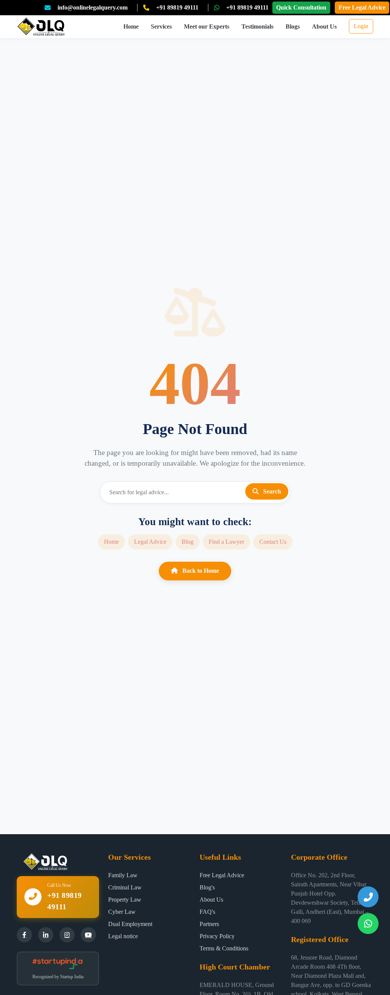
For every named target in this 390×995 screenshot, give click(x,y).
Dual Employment (130, 924)
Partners (209, 924)
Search (271, 491)
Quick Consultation (301, 7)
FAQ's (207, 911)
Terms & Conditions (224, 948)
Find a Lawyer (226, 541)
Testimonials (257, 26)
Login (361, 26)
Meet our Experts (206, 26)
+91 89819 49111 (177, 7)
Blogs (293, 26)
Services (161, 26)
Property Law (124, 899)
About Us (324, 26)
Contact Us (272, 541)
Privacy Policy (217, 936)
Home (131, 26)
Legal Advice (150, 541)
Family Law (122, 875)
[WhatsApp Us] (368, 923)
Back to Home (200, 570)
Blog (187, 541)
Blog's (207, 887)
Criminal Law (125, 887)
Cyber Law (122, 911)
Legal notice (123, 936)
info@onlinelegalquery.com (93, 7)
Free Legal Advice (362, 7)
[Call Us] (368, 896)
